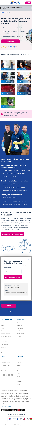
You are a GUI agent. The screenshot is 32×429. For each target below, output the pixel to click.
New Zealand (22, 419)
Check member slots (27, 7)
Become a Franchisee (6, 362)
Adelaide (19, 365)
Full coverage (26, 259)
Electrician (19, 336)
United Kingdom (15, 419)
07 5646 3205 (15, 288)
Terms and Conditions (6, 336)
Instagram (7, 375)
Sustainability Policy (5, 339)
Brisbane (19, 368)
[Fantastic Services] (15, 2)
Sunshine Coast (20, 387)
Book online (10, 41)
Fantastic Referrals (5, 333)
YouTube (12, 375)
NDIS (2, 349)
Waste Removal (20, 333)
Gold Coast (19, 379)
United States (28, 419)
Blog (2, 352)
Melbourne (19, 360)
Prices (2, 330)
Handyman (19, 330)
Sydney (19, 362)
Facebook (4, 375)
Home (2, 322)
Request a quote (8, 311)
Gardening (19, 325)
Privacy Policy (4, 341)
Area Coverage (4, 360)
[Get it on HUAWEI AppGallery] (21, 410)
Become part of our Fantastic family (12, 234)
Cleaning (19, 322)
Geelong (19, 376)
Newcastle (19, 381)
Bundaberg (19, 370)
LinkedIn (9, 375)
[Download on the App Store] (5, 410)
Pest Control (20, 328)
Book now (8, 305)
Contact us (3, 347)
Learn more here (13, 115)
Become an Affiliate (5, 365)
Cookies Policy (4, 344)
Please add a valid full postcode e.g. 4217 (12, 267)
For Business (4, 368)
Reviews (3, 328)
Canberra (19, 373)
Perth (18, 384)
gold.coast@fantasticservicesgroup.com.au (17, 292)
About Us (3, 325)
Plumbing (19, 339)
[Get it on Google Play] (13, 410)
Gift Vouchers (4, 370)
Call (29, 2)
